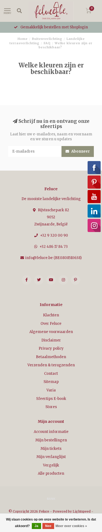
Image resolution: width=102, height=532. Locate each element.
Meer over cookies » (71, 526)
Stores (51, 407)
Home (22, 39)
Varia (51, 390)
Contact (51, 373)
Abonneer (80, 151)
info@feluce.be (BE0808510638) (53, 257)
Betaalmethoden (51, 357)
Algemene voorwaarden (51, 331)
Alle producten (51, 473)
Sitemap (51, 381)
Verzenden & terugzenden (51, 365)
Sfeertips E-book (51, 398)
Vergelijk (51, 465)
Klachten (51, 315)
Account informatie (51, 431)
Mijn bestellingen (51, 440)
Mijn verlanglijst (51, 456)
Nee (48, 526)
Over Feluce (51, 323)
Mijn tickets (51, 448)
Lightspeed (82, 511)
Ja (36, 526)
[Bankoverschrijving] (51, 498)
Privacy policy (51, 348)
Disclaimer (51, 340)
